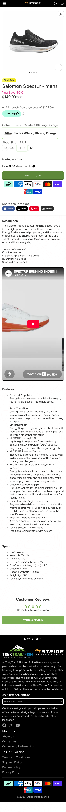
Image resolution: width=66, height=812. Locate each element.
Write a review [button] (33, 620)
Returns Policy (11, 767)
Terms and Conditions (16, 757)
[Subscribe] (61, 701)
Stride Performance (38, 796)
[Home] (33, 3)
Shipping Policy (12, 762)
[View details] (33, 651)
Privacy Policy (11, 772)
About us (8, 736)
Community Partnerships (18, 746)
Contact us (9, 741)
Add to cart (33, 175)
